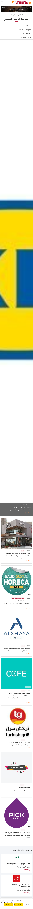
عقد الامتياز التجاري (26, 37)
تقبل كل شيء (8, 904)
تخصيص (26, 904)
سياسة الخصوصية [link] (16, 907)
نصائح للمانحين (12, 15)
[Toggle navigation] (2, 2)
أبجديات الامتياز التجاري (23, 15)
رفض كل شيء (18, 904)
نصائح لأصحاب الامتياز (25, 30)
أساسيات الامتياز (26, 26)
